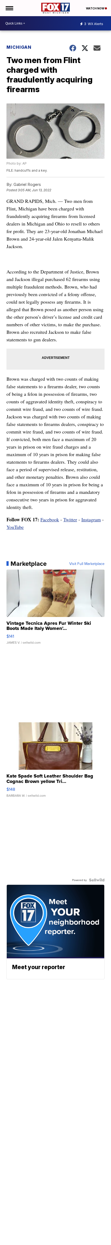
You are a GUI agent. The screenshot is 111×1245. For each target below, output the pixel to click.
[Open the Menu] (9, 8)
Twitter (70, 519)
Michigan (19, 47)
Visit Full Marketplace (87, 564)
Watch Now (95, 8)
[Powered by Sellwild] (97, 880)
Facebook (49, 519)
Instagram (91, 519)
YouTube (15, 527)
